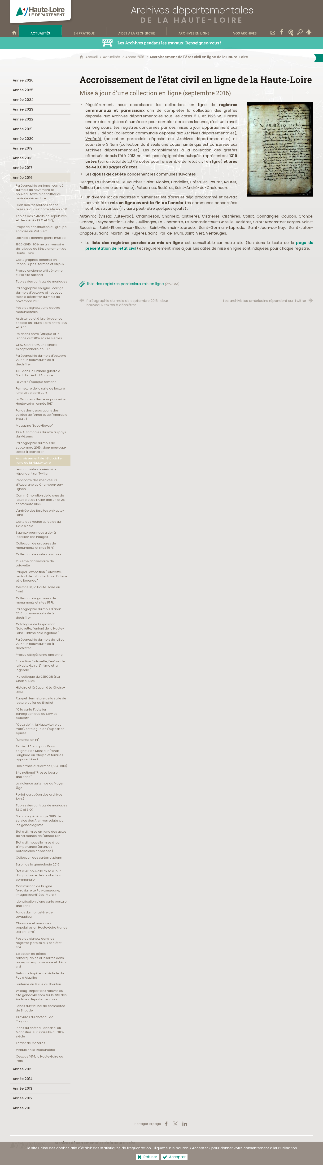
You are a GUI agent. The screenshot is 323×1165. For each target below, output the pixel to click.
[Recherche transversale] (299, 31)
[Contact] (272, 31)
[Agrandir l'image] (280, 149)
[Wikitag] (290, 31)
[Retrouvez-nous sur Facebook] (281, 31)
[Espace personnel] (308, 31)
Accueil (92, 57)
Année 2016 (134, 57)
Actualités (111, 57)
